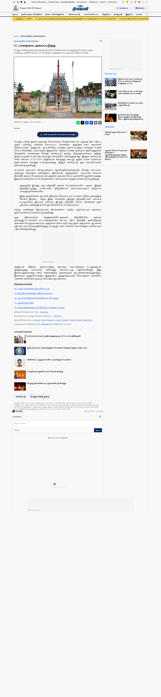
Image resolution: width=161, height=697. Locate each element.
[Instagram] (131, 2)
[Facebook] (123, 2)
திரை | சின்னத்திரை (54, 14)
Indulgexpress (93, 2)
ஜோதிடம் (106, 14)
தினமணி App (46, 324)
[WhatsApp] (143, 2)
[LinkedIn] (91, 122)
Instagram (50, 320)
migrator (17, 128)
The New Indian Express (39, 2)
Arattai (79, 320)
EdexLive (103, 2)
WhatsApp (57, 316)
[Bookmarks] (21, 2)
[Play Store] (147, 2)
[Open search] (18, 2)
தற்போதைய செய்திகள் (31, 14)
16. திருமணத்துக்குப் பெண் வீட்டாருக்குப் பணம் (39, 307)
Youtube (58, 320)
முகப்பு (15, 14)
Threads (73, 320)
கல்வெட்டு (21, 397)
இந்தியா (129, 14)
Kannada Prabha (54, 2)
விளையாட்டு (74, 14)
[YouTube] (139, 2)
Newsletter (44, 312)
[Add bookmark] (101, 41)
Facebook (36, 320)
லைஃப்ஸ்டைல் (91, 14)
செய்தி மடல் (124, 8)
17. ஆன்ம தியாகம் (24, 302)
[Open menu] (14, 2)
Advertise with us (48, 262)
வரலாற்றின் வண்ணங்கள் (26, 41)
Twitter (43, 320)
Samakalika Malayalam (67, 2)
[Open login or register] (25, 2)
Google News (87, 320)
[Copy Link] (100, 122)
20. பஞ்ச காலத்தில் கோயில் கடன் (32, 288)
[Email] (95, 122)
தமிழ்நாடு (118, 14)
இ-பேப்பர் (141, 8)
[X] (135, 2)
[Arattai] (127, 2)
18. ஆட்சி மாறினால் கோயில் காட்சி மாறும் (36, 298)
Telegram (65, 320)
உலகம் (139, 14)
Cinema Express (81, 2)
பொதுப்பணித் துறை (39, 397)
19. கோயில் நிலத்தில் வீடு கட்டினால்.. (33, 293)
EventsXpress (112, 2)
